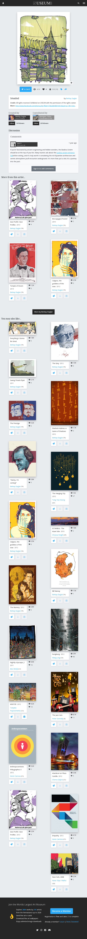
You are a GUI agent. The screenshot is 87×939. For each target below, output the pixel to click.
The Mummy (15, 607)
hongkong (56, 654)
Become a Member (61, 911)
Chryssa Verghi (57, 535)
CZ (20, 669)
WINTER (13, 704)
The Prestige (15, 423)
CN (62, 658)
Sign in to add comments (43, 169)
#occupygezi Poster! (59, 219)
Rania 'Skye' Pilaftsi (59, 880)
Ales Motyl (14, 669)
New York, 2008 (58, 877)
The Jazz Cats (57, 715)
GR (65, 535)
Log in (62, 921)
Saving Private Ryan (17, 380)
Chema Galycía (57, 780)
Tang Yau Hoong (58, 500)
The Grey (55, 363)
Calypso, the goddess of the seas (58, 284)
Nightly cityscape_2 (17, 662)
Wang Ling (56, 658)
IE (64, 719)
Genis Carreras (15, 776)
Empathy (55, 836)
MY (54, 503)
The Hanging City (58, 493)
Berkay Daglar (71, 98)
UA (22, 711)
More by (43, 312)
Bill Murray (56, 591)
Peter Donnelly (57, 719)
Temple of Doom (16, 286)
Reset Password (72, 921)
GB (54, 884)
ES (22, 776)
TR (22, 228)
